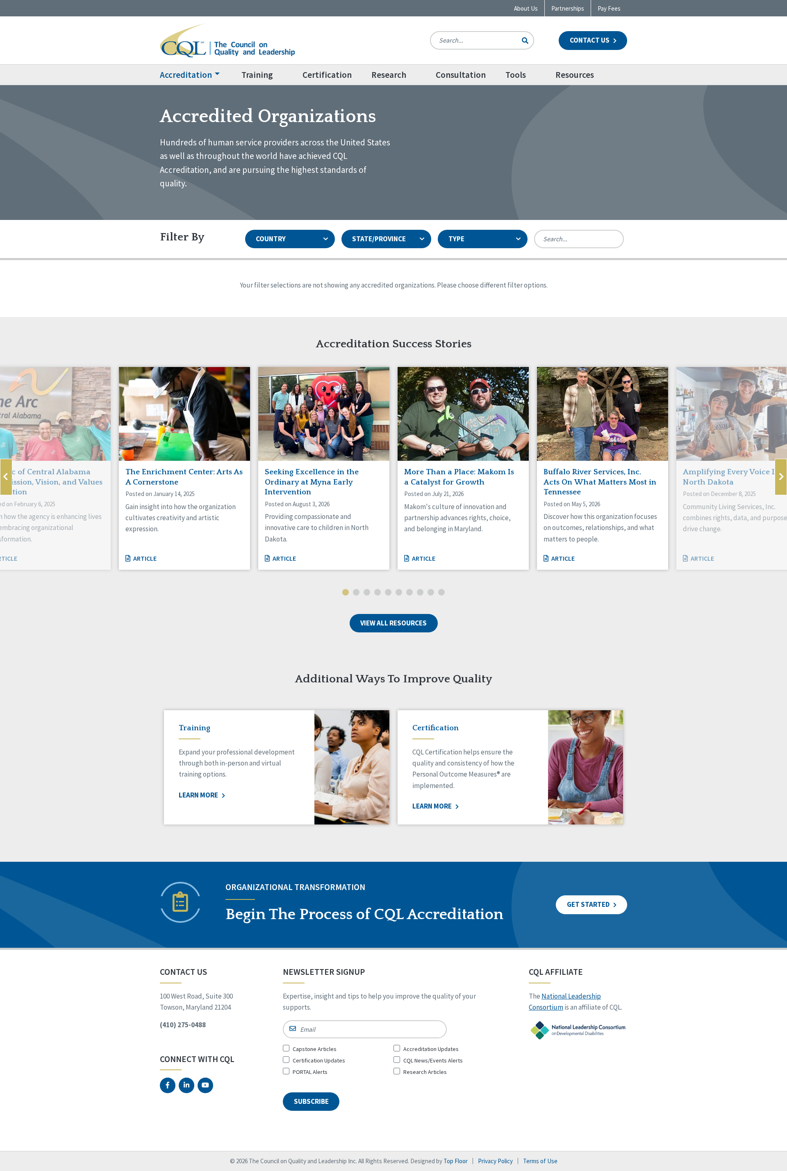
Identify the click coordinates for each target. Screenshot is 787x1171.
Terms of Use (540, 1161)
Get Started (589, 904)
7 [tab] (409, 593)
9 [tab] (431, 593)
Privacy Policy (495, 1161)
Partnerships (567, 8)
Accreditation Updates (431, 1049)
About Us (526, 8)
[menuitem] (196, 75)
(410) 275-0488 (183, 1024)
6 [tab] (399, 593)
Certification (327, 74)
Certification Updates (319, 1060)
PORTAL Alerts (310, 1072)
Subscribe (311, 1101)
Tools (515, 74)
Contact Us (590, 40)
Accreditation (186, 74)
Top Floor (456, 1161)
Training (257, 74)
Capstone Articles (315, 1049)
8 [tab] (420, 593)
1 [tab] (345, 593)
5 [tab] (388, 593)
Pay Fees (609, 8)
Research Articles (425, 1072)
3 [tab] (367, 593)
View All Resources (393, 622)
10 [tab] (441, 593)
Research (388, 74)
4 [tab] (377, 593)
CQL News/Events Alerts (433, 1060)
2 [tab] (356, 593)
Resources (574, 74)
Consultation (461, 74)
